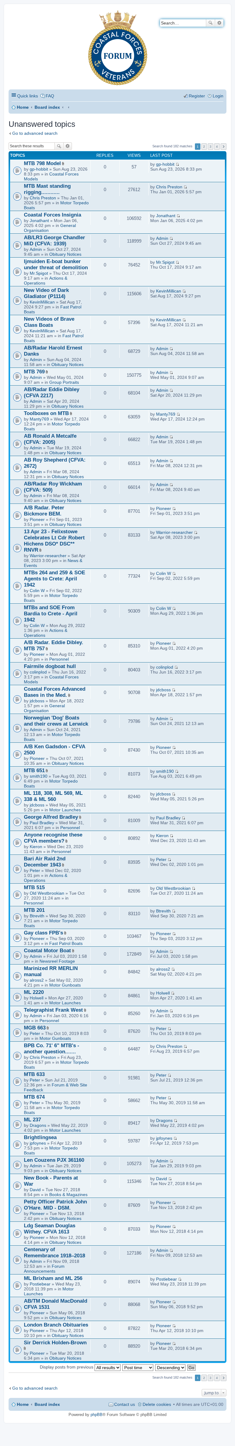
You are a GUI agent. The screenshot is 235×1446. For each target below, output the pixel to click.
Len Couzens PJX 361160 (54, 1160)
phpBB (97, 1414)
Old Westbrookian (47, 893)
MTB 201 (34, 910)
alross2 (37, 980)
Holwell (36, 997)
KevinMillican (42, 302)
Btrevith (37, 915)
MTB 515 (34, 887)
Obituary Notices (65, 254)
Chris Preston (43, 197)
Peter (35, 870)
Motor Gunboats (65, 985)
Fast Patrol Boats (66, 943)
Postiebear (40, 1284)
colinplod (38, 672)
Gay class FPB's (43, 933)
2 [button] (204, 146)
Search (210, 23)
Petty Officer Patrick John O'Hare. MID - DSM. (55, 1205)
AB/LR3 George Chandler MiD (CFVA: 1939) (54, 241)
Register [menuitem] (197, 95)
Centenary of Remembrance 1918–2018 (54, 1253)
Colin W (37, 590)
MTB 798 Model (42, 163)
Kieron (36, 846)
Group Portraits (64, 382)
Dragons (38, 1125)
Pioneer (37, 519)
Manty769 (39, 419)
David (35, 1189)
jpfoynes (38, 1143)
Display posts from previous (67, 1367)
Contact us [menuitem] (124, 1404)
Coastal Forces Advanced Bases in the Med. (54, 692)
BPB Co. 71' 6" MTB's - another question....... (51, 1049)
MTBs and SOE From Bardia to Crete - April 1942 (50, 614)
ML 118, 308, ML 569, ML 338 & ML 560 (53, 796)
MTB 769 (34, 372)
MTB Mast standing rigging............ (47, 189)
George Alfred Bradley (51, 817)
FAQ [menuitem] (50, 95)
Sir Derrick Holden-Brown (55, 1343)
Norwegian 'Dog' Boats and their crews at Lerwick (56, 721)
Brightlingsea (40, 1137)
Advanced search (219, 23)
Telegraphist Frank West (53, 1010)
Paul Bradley (42, 822)
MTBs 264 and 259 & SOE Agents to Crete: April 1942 (54, 579)
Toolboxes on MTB (46, 413)
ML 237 (32, 1120)
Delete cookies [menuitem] (157, 1404)
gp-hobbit (39, 169)
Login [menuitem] (218, 95)
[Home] (13, 14)
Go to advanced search (35, 133)
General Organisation (44, 708)
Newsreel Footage (57, 961)
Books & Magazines (68, 1194)
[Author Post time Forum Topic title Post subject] (138, 1367)
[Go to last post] (177, 164)
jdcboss (37, 700)
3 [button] (210, 146)
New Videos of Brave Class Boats (49, 322)
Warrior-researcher (48, 555)
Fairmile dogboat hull (50, 666)
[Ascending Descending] (170, 1367)
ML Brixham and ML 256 (53, 1278)
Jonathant (39, 220)
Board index (47, 107)
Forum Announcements (44, 1269)
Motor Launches (65, 809)
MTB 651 (34, 770)
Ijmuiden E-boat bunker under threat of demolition (56, 264)
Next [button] (223, 146)
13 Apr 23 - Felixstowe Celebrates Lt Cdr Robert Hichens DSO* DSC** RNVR (54, 541)
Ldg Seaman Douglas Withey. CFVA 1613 (49, 1229)
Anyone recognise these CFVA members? (53, 838)
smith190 (38, 776)
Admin (36, 249)
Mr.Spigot (39, 273)
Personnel (59, 659)
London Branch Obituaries (56, 1325)
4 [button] (217, 146)
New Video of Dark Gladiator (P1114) (46, 293)
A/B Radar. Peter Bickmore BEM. (44, 511)
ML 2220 (34, 992)
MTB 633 (34, 1074)
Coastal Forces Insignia (52, 215)
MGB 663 (35, 1028)
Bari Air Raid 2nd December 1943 (44, 862)
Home (23, 107)
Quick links (27, 95)
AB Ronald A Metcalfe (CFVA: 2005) (50, 439)
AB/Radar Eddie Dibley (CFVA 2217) (51, 392)
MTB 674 (34, 1097)
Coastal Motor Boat (47, 950)
